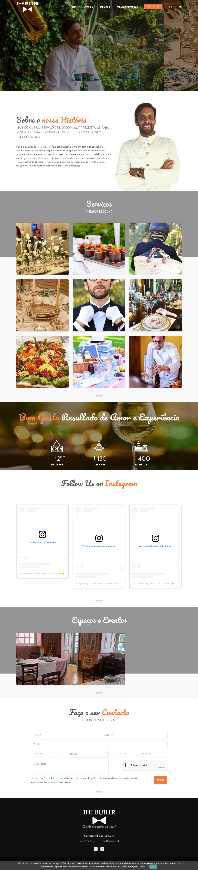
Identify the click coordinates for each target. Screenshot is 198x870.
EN (180, 7)
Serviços (105, 7)
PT (170, 7)
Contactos (153, 6)
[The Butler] (27, 6)
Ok (153, 867)
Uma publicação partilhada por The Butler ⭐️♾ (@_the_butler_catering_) (109, 583)
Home (73, 7)
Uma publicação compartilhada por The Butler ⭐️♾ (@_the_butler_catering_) (54, 573)
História (88, 7)
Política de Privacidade (53, 778)
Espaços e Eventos (127, 7)
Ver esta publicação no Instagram (99, 546)
